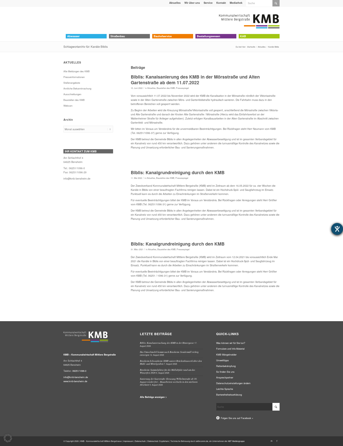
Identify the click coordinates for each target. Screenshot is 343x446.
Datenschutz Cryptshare (158, 441)
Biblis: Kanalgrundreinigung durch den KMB (178, 172)
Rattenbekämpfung (226, 366)
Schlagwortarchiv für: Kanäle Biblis (85, 47)
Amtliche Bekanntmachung (77, 88)
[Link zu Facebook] (277, 440)
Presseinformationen (74, 77)
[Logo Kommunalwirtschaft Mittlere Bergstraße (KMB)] (249, 20)
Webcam (68, 105)
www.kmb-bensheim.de (75, 381)
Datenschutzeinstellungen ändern (233, 383)
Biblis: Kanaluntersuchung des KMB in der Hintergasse (167, 342)
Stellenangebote (71, 82)
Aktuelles (151, 88)
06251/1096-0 (79, 371)
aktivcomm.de (202, 441)
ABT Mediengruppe (236, 441)
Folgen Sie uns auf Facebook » (237, 418)
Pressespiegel (182, 88)
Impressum (128, 441)
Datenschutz (140, 441)
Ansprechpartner (224, 377)
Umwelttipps (222, 360)
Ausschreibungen (72, 94)
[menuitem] (175, 3)
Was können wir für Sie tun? (230, 343)
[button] (8, 438)
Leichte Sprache (224, 389)
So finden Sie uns (225, 371)
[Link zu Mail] (271, 440)
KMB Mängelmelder (226, 354)
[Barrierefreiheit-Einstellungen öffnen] (337, 229)
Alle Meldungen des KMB (76, 71)
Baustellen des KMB (166, 88)
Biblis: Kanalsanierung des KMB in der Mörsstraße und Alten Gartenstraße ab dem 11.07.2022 (195, 79)
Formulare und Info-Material (230, 348)
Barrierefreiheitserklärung (229, 394)
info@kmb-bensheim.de (76, 178)
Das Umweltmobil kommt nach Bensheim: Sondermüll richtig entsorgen (169, 353)
